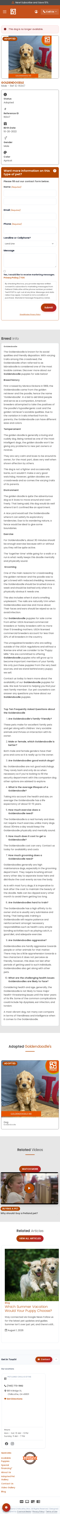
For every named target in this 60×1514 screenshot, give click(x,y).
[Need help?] (6, 1507)
